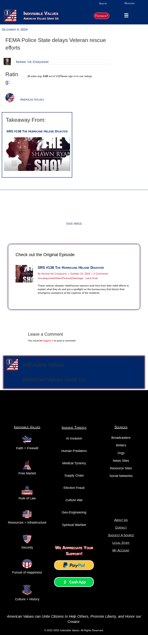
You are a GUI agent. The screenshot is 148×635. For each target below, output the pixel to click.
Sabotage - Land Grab (85, 278)
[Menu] (126, 15)
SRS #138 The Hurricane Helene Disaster (37, 131)
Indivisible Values (43, 365)
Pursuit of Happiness (27, 572)
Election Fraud (74, 488)
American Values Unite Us (54, 380)
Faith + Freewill (27, 448)
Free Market (27, 473)
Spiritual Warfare (74, 525)
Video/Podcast (63, 278)
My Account (120, 550)
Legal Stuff (121, 543)
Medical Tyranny (74, 463)
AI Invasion (74, 438)
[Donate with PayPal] (74, 565)
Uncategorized (46, 278)
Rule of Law (27, 498)
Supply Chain (74, 475)
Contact (121, 527)
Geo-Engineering (74, 512)
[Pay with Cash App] (74, 582)
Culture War (74, 500)
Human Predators (74, 451)
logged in (48, 340)
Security (27, 547)
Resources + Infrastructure (27, 522)
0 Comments (100, 273)
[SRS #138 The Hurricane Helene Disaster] (37, 153)
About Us (121, 520)
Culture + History (27, 599)
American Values (32, 99)
